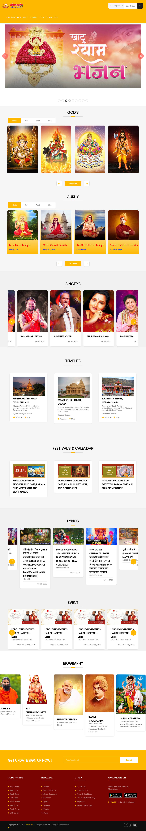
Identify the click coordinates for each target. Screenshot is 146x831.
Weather (19, 417)
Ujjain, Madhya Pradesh (22, 413)
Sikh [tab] (50, 120)
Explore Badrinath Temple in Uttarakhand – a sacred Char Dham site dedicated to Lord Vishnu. (117, 408)
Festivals (48, 17)
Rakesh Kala (84, 336)
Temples (46, 805)
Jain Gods (14, 790)
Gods (13, 17)
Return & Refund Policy (86, 798)
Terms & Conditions (84, 794)
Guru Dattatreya (53, 718)
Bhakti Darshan (28, 825)
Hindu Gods (15, 786)
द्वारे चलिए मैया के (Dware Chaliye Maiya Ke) (87, 553)
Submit (129, 760)
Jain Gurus (14, 805)
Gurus (19, 17)
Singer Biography (50, 794)
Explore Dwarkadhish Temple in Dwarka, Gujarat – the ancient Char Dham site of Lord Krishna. (73, 409)
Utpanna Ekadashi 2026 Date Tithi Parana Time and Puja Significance (117, 484)
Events (55, 17)
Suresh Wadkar (20, 336)
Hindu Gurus (15, 801)
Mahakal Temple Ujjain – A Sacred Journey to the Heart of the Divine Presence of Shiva (26, 408)
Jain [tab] (26, 120)
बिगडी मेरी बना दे (120, 549)
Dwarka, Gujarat (64, 415)
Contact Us (81, 786)
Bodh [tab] (38, 120)
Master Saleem (119, 336)
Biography (34, 17)
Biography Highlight (85, 805)
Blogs (45, 813)
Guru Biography (49, 790)
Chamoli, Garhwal (109, 413)
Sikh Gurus (14, 813)
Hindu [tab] (14, 120)
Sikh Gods (14, 798)
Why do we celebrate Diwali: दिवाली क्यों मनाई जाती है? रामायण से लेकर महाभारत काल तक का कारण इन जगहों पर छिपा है (56, 561)
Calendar (47, 798)
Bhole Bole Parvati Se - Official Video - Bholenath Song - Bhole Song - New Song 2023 (23, 557)
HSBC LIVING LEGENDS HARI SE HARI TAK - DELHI (23, 633)
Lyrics (41, 17)
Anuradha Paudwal (56, 336)
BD (9, 827)
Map (28, 417)
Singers (25, 17)
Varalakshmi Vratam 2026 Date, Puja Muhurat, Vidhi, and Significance (73, 484)
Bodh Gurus (15, 809)
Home (8, 17)
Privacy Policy (82, 790)
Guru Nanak (81, 723)
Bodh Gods (14, 794)
